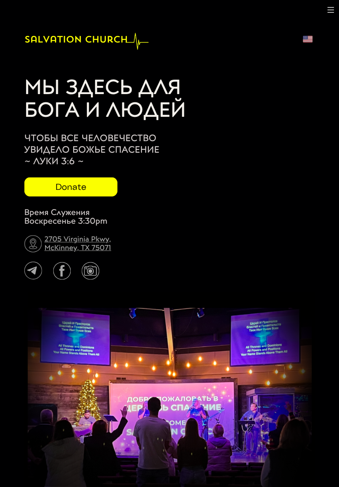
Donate (70, 186)
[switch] (331, 10)
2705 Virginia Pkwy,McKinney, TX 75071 (77, 243)
